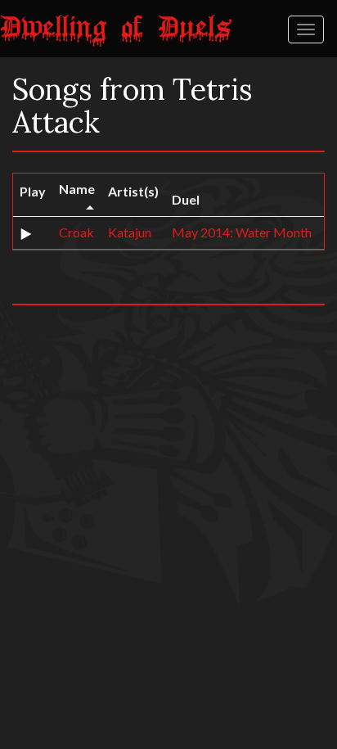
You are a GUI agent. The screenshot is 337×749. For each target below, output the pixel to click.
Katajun (129, 232)
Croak (76, 232)
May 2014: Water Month (242, 232)
